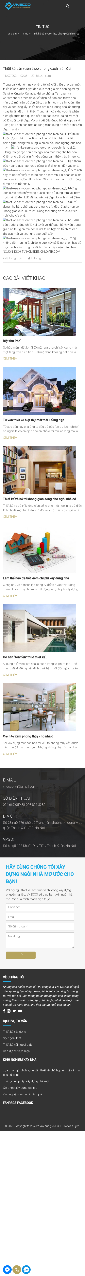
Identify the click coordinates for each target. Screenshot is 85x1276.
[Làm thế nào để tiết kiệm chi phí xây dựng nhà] (39, 549)
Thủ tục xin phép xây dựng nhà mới (26, 1081)
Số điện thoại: (16, 798)
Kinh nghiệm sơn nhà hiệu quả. (23, 1094)
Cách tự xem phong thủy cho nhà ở (28, 736)
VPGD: (8, 839)
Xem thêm (10, 358)
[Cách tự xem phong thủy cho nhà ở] (39, 707)
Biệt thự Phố (11, 341)
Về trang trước (14, 258)
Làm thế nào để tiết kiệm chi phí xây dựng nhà (36, 578)
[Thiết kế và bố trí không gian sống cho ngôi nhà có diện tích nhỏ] (39, 469)
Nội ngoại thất (12, 1038)
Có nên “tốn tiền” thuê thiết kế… (25, 657)
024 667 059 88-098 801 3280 (24, 805)
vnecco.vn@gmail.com (19, 786)
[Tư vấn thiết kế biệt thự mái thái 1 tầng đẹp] (39, 390)
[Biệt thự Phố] (39, 311)
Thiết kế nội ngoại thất (17, 1044)
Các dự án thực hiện (16, 1051)
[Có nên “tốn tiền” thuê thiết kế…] (39, 628)
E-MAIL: (9, 780)
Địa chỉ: (10, 816)
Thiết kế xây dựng (14, 1032)
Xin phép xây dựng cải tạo (20, 1088)
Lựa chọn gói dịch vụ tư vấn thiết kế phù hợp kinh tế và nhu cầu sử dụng (41, 1073)
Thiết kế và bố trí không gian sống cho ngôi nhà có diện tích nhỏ (39, 499)
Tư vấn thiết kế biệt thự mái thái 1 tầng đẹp (33, 420)
